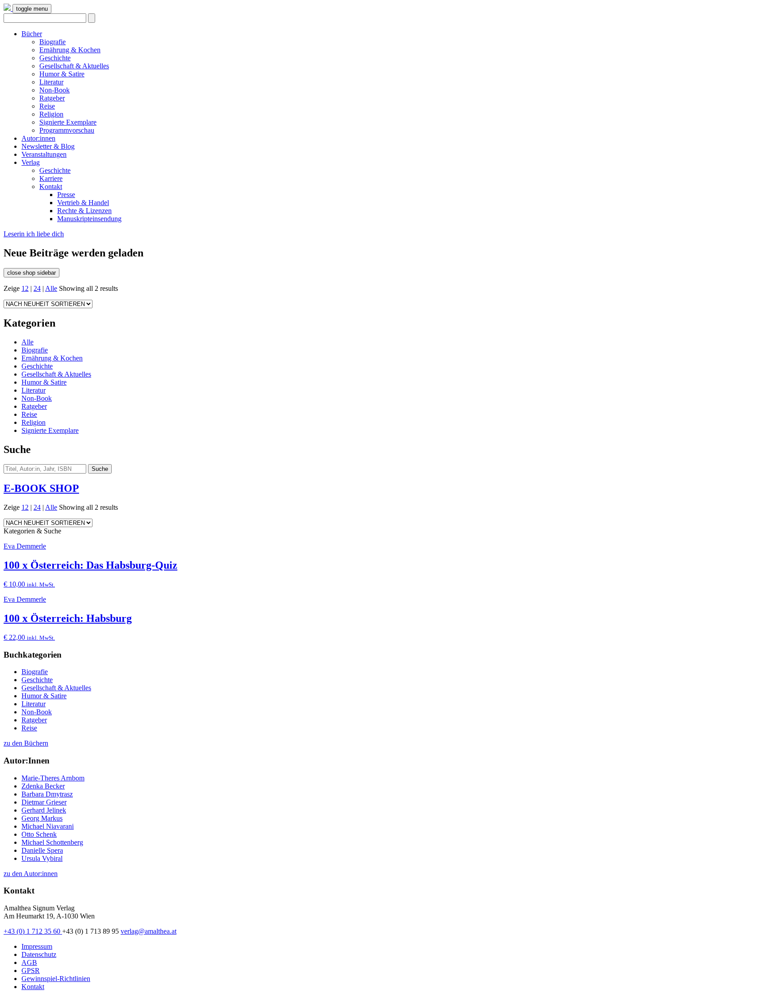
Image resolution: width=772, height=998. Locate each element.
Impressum (36, 946)
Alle (51, 288)
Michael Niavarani (47, 826)
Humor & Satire (61, 74)
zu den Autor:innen (31, 873)
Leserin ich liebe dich (34, 234)
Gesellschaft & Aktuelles (74, 66)
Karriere (51, 178)
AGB (29, 962)
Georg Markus (42, 818)
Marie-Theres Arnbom (52, 778)
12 (25, 288)
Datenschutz (38, 954)
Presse (66, 194)
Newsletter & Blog (48, 146)
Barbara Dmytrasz (47, 794)
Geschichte (55, 58)
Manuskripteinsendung (89, 218)
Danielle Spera (42, 850)
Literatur (51, 82)
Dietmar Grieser (44, 802)
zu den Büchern (26, 743)
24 (37, 288)
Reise (47, 106)
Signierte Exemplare (67, 122)
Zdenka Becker (43, 786)
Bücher (31, 34)
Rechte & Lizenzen (84, 210)
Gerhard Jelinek (43, 810)
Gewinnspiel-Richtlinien (55, 978)
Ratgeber (52, 98)
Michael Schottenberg (52, 842)
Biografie (52, 42)
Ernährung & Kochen (70, 50)
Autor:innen (38, 138)
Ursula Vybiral (42, 858)
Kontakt (50, 186)
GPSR (30, 970)
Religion (51, 114)
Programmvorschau (66, 130)
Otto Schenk (39, 834)
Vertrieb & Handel (83, 202)
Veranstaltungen (44, 154)
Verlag (30, 162)
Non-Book (54, 90)
